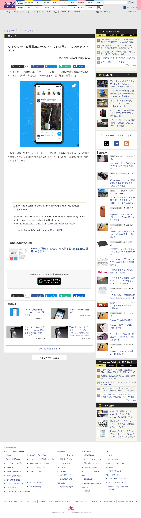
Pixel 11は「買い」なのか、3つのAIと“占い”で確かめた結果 (122, 165)
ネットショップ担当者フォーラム (42, 459)
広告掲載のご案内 (45, 501)
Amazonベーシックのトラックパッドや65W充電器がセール (122, 251)
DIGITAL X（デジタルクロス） (41, 472)
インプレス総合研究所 (14, 463)
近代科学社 (61, 483)
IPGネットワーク (112, 475)
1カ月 (132, 35)
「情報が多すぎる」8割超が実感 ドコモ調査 (118, 58)
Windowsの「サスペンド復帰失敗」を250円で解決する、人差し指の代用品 (122, 183)
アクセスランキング (111, 31)
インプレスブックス (37, 483)
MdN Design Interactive (93, 483)
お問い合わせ (31, 501)
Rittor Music (62, 452)
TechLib (87, 491)
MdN (83, 476)
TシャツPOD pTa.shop (117, 478)
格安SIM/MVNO (102, 12)
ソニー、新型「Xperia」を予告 (112, 62)
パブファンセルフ (115, 471)
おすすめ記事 (108, 405)
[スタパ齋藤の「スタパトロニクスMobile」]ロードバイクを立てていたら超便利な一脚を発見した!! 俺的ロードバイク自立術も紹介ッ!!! (118, 48)
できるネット (11, 487)
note (66, 66)
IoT (91, 12)
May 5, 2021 (56, 230)
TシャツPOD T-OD (67, 463)
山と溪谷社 (61, 472)
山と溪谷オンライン (67, 475)
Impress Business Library (39, 463)
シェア (39, 66)
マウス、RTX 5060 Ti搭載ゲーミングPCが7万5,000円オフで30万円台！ (122, 113)
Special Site (108, 75)
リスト (27, 66)
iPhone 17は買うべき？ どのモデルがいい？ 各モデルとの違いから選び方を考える (122, 434)
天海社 (110, 455)
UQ (48, 12)
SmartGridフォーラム (38, 455)
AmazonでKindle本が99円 (121, 320)
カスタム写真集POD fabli (118, 483)
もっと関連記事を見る (47, 348)
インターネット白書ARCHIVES (18, 492)
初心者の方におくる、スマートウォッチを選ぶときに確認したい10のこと (122, 424)
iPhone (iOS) (65, 12)
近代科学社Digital (66, 487)
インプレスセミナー (37, 467)
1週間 (122, 35)
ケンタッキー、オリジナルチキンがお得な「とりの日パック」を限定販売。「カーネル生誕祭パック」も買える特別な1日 (118, 397)
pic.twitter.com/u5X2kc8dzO (61, 224)
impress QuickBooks (116, 463)
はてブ (53, 66)
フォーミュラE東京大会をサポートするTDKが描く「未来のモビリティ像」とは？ (122, 84)
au (15, 12)
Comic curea (113, 459)
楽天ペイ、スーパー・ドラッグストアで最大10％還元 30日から (122, 305)
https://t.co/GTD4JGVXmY (35, 224)
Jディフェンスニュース (93, 459)
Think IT (9, 455)
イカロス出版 (86, 452)
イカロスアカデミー (91, 472)
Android (77, 12)
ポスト (19, 66)
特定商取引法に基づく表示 (128, 501)
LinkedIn (80, 66)
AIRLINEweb (89, 455)
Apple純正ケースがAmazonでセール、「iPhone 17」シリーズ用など (122, 217)
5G (85, 12)
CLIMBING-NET (66, 479)
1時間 (101, 35)
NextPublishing (35, 487)
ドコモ (7, 12)
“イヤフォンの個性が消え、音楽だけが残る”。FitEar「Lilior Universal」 (122, 103)
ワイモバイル (38, 12)
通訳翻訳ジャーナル (91, 463)
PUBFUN (109, 467)
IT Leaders (10, 467)
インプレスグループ (107, 501)
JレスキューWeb (90, 467)
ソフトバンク (25, 12)
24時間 (111, 35)
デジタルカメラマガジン (15, 483)
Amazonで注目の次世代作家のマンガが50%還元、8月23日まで (122, 234)
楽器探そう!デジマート (68, 459)
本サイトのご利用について (13, 501)
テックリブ (86, 487)
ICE (107, 452)
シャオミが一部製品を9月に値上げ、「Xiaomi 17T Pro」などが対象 (122, 337)
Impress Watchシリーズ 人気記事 (117, 362)
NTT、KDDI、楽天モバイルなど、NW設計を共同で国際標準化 (122, 262)
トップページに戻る (49, 358)
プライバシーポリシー (79, 501)
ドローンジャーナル (13, 472)
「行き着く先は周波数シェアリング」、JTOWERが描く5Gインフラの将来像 (122, 281)
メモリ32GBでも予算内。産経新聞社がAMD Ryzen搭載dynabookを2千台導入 (122, 93)
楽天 (55, 12)
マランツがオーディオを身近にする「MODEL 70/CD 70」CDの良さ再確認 (122, 123)
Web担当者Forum (13, 459)
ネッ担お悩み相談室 (13, 476)
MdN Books (88, 479)
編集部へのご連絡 (61, 501)
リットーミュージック (68, 455)
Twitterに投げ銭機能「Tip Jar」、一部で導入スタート (34, 312)
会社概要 (94, 501)
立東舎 (62, 467)
